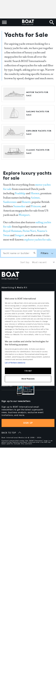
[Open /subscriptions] (22, 386)
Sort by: (25, 262)
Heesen (35, 193)
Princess (36, 206)
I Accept (28, 371)
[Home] (28, 22)
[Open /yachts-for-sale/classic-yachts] (14, 156)
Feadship (20, 193)
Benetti (26, 202)
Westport (24, 215)
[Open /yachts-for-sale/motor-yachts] (14, 98)
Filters (44, 253)
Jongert (19, 235)
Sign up (28, 423)
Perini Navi (29, 231)
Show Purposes (28, 379)
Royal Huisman (12, 231)
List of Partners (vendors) (15, 363)
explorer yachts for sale (37, 239)
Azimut (35, 197)
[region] (28, 338)
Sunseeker (19, 206)
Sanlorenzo (10, 202)
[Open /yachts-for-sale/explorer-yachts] (14, 137)
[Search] (34, 253)
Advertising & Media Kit (14, 287)
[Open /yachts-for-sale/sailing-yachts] (14, 118)
